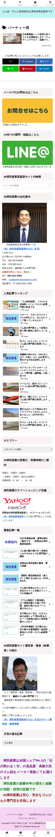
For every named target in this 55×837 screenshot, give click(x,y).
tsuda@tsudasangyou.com (23, 280)
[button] (50, 185)
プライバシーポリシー (27, 818)
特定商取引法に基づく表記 (41, 814)
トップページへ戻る (14, 814)
